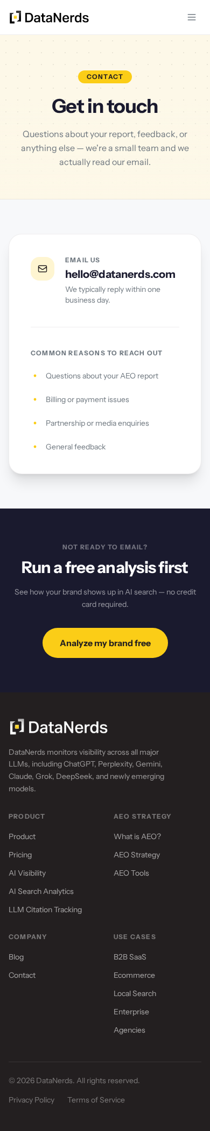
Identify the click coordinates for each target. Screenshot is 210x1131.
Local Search (135, 993)
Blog (16, 957)
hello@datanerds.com (120, 274)
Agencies (129, 1030)
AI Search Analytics (41, 891)
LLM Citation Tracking (45, 909)
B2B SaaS (130, 957)
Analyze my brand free (105, 643)
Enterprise (131, 1012)
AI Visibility (27, 873)
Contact (22, 975)
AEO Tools (131, 873)
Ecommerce (134, 975)
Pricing (20, 855)
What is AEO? (137, 836)
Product (22, 836)
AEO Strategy (137, 855)
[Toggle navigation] (191, 17)
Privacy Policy (31, 1100)
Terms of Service (96, 1100)
